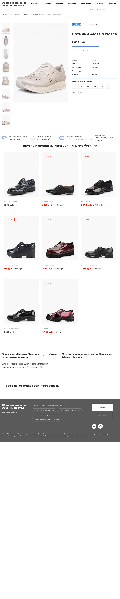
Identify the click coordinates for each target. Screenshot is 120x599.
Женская (34, 3)
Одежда (112, 3)
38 (102, 86)
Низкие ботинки (38, 14)
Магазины (100, 3)
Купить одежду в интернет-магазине (48, 405)
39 (108, 86)
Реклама (102, 407)
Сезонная (72, 3)
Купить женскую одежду (44, 410)
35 (81, 86)
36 (88, 86)
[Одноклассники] (76, 24)
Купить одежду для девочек (45, 415)
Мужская (47, 3)
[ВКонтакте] (73, 24)
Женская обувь (15, 14)
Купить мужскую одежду (70, 410)
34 (74, 86)
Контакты (102, 416)
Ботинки (26, 14)
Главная (4, 14)
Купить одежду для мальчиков (46, 420)
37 (95, 86)
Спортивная (86, 3)
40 (74, 92)
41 (81, 92)
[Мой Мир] (79, 24)
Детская (59, 3)
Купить (85, 50)
